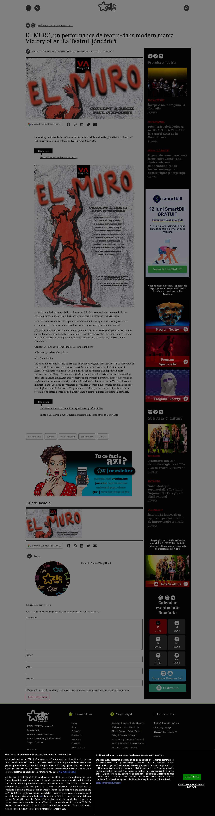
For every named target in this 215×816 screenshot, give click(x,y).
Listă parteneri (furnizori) (108, 782)
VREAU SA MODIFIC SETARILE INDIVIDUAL (191, 785)
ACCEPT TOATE (192, 777)
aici (41, 796)
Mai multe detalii (67, 771)
